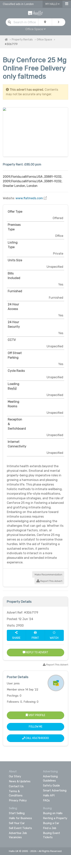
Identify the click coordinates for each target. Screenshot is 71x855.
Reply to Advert (36, 652)
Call (37, 738)
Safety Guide (51, 785)
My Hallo (51, 4)
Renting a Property (55, 818)
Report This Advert (51, 581)
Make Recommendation (48, 574)
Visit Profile (36, 715)
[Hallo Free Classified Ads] (35, 13)
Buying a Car (51, 823)
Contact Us (16, 786)
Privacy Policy (18, 800)
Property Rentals (22, 39)
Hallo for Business (20, 818)
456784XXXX (40, 738)
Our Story (15, 776)
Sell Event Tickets (20, 828)
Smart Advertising (54, 790)
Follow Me (35, 726)
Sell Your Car (17, 823)
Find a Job (49, 828)
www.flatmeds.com (29, 198)
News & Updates (19, 781)
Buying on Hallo (52, 813)
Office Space (44, 39)
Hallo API (49, 795)
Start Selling (17, 813)
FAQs (46, 800)
